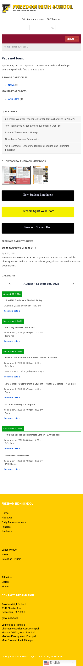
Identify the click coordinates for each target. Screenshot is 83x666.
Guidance (7, 531)
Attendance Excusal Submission (22, 139)
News (11, 84)
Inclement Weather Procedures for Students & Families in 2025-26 (40, 119)
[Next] (73, 283)
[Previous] (10, 283)
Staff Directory (54, 19)
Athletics (7, 577)
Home (7, 47)
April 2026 (13, 99)
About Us (7, 517)
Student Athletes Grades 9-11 (19, 247)
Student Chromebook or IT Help (21, 132)
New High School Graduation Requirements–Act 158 (33, 125)
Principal (6, 526)
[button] (72, 39)
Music (5, 586)
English (54, 662)
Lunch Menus (9, 549)
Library (5, 581)
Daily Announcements (33, 19)
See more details (12, 311)
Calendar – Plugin (11, 559)
